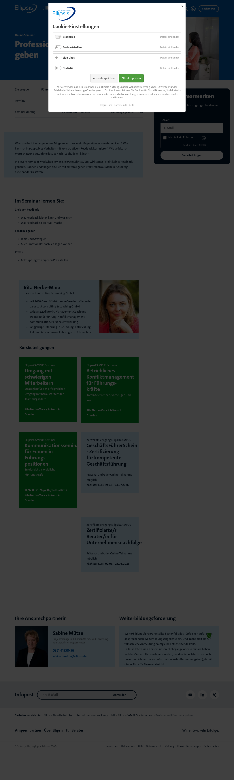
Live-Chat (69, 58)
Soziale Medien (72, 47)
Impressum (106, 105)
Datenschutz (120, 105)
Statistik (68, 68)
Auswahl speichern (104, 78)
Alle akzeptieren (131, 78)
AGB (131, 105)
